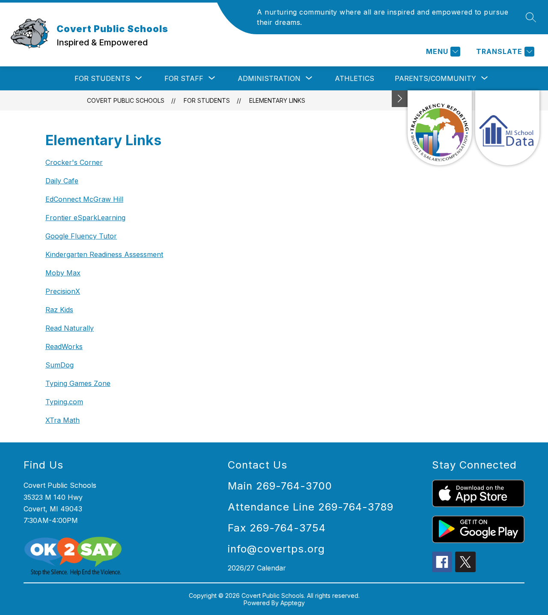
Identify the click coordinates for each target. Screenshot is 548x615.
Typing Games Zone (77, 383)
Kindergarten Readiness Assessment (104, 254)
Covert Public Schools (125, 100)
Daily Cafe (61, 180)
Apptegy (292, 602)
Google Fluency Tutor (81, 236)
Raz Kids (59, 309)
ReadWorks (64, 346)
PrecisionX (62, 291)
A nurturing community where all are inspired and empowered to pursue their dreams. (382, 17)
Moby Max (62, 273)
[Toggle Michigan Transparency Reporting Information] (400, 98)
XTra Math (62, 420)
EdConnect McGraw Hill (84, 199)
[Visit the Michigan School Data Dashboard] (507, 127)
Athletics (354, 78)
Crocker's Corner (74, 162)
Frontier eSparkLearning (85, 217)
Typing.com (64, 401)
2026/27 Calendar (257, 568)
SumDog (59, 365)
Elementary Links (277, 100)
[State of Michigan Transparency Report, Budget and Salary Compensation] (440, 127)
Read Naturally (69, 328)
